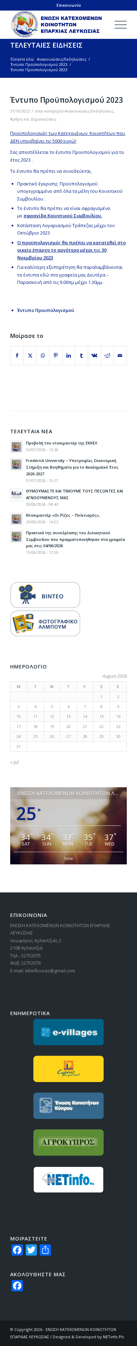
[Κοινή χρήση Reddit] (107, 355)
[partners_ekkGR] (68, 1106)
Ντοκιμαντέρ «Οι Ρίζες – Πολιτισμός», (63, 515)
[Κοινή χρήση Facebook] (17, 355)
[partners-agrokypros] (68, 1142)
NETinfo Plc (113, 1336)
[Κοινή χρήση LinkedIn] (69, 355)
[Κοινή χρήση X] (30, 355)
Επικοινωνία (69, 5)
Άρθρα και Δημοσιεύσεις (33, 119)
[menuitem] (117, 25)
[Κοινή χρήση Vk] (94, 355)
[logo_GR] (56, 25)
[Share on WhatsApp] (43, 355)
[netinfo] (68, 1180)
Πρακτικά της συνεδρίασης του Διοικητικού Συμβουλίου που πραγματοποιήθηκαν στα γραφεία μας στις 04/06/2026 (75, 539)
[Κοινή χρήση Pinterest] (56, 355)
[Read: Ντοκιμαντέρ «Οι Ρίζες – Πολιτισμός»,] (16, 519)
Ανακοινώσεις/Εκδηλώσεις (89, 111)
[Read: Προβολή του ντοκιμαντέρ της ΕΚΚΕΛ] (16, 447)
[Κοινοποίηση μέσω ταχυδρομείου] (120, 355)
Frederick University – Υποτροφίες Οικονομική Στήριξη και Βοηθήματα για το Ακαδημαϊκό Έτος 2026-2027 (72, 467)
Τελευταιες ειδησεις (46, 45)
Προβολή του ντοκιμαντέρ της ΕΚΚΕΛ (61, 443)
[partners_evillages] (68, 1032)
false (68, 858)
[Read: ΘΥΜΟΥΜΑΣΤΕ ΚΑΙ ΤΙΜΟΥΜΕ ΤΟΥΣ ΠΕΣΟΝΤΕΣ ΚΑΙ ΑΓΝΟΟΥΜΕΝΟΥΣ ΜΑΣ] (16, 495)
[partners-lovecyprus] (68, 1069)
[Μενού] (117, 25)
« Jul (14, 762)
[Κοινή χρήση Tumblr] (81, 355)
